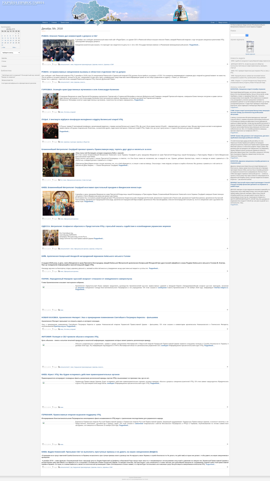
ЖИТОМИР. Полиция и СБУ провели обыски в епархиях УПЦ (70, 337)
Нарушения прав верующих (83, 64)
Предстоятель (222, 22)
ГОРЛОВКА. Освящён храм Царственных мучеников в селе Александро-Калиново (80, 90)
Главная (54, 22)
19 (8, 40)
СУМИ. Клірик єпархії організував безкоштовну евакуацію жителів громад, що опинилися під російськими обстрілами (250, 112)
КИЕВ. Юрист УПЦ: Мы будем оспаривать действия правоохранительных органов (80, 374)
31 (2, 45)
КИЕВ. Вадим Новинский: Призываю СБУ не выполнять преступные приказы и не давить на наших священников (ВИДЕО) (100, 452)
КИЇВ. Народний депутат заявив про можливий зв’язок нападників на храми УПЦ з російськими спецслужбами (248, 77)
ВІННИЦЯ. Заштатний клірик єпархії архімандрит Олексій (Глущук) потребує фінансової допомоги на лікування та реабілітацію (250, 184)
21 (13, 40)
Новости (45, 22)
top (71, 467)
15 (16, 38)
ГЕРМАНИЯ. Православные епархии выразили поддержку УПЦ (71, 415)
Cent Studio (145, 479)
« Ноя (3, 47)
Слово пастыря (86, 180)
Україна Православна (23, 2)
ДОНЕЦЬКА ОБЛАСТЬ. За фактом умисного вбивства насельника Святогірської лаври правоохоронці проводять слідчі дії (249, 66)
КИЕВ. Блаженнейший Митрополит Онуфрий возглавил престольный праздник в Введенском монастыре (91, 187)
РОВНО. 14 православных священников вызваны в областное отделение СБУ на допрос (84, 72)
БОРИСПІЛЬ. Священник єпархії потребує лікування (248, 89)
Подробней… (194, 45)
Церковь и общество (83, 142)
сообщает (165, 345)
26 (8, 43)
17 (2, 40)
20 (10, 40)
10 (2, 38)
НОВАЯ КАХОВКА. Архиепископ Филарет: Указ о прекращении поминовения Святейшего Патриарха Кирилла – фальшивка (100, 317)
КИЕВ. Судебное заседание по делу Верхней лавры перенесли (250, 61)
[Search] (247, 35)
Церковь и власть (97, 64)
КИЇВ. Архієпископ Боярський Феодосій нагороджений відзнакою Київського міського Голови (86, 256)
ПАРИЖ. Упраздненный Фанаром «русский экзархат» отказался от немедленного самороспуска (87, 279)
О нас (213, 22)
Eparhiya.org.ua (60, 326)
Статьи (4, 61)
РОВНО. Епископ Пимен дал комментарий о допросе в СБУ (69, 36)
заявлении (139, 423)
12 (8, 38)
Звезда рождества (7, 80)
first (61, 180)
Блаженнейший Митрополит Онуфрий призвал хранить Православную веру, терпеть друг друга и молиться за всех (96, 149)
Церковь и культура (70, 142)
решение (81, 287)
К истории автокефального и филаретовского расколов (19, 83)
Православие (65, 22)
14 (13, 38)
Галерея (4, 66)
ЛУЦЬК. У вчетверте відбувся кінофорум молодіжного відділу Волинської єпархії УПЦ (82, 119)
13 (10, 38)
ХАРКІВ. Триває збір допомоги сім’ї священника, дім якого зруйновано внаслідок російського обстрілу (250, 137)
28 (13, 43)
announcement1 (65, 64)
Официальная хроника (74, 180)
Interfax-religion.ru (221, 287)
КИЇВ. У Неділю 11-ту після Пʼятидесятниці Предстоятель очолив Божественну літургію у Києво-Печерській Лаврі (248, 81)
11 (5, 38)
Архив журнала (250, 54)
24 (2, 43)
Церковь (4, 58)
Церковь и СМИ (109, 64)
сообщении (162, 287)
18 (5, 40)
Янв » (14, 47)
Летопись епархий (70, 112)
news (72, 64)
